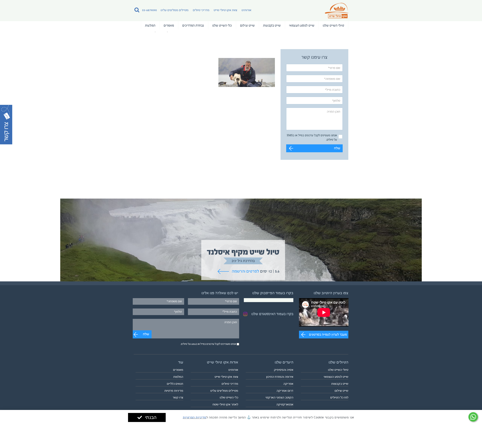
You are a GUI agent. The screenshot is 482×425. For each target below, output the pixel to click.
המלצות (294, 25)
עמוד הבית (44, 32)
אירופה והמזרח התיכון (345, 372)
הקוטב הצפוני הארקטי (345, 393)
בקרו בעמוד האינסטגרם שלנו (338, 309)
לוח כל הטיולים (470, 393)
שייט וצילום (384, 25)
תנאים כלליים (109, 379)
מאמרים (311, 25)
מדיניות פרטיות (108, 386)
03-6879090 (18, 10)
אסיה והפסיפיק (349, 365)
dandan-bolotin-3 (13, 32)
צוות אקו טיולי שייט (94, 10)
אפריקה (354, 379)
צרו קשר (112, 393)
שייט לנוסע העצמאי (435, 25)
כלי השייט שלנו (360, 25)
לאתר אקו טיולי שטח (225, 399)
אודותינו (115, 10)
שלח (468, 144)
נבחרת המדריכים (333, 25)
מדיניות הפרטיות (194, 417)
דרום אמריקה (350, 386)
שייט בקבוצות (407, 25)
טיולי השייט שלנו (465, 25)
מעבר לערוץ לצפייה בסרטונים (460, 329)
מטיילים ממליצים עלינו (44, 10)
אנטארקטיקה (350, 399)
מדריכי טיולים (70, 10)
